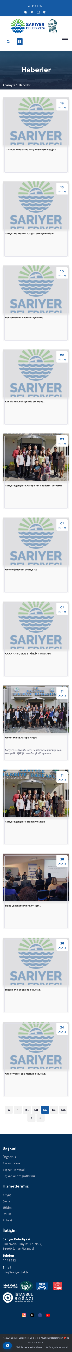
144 (63, 1110)
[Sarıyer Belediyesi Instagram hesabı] (44, 12)
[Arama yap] (8, 41)
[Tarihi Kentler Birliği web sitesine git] (26, 1285)
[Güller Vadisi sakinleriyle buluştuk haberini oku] (36, 1045)
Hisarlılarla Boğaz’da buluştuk (23, 989)
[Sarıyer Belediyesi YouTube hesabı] (38, 12)
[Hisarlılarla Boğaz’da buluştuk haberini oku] (36, 961)
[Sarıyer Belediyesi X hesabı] (32, 12)
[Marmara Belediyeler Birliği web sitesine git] (10, 1285)
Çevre (6, 1201)
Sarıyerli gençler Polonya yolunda (25, 821)
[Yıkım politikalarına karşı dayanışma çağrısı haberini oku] (36, 121)
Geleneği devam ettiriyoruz (21, 569)
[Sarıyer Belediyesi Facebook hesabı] (25, 12)
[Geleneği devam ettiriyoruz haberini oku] (36, 541)
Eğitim (7, 1207)
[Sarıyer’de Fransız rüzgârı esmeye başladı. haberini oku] (36, 205)
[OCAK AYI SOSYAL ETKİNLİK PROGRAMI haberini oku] (36, 625)
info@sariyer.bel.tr (15, 1272)
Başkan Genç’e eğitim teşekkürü (24, 317)
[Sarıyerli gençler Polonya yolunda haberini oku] (36, 793)
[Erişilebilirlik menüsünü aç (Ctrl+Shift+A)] (7, 1345)
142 (45, 1110)
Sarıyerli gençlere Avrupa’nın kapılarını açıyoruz (33, 485)
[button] (65, 39)
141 (36, 1110)
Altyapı (7, 1195)
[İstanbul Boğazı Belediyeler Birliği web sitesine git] (18, 1297)
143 (54, 1110)
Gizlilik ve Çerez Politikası (29, 1347)
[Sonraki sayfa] (31, 1118)
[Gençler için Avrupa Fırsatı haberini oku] (36, 709)
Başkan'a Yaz (11, 1163)
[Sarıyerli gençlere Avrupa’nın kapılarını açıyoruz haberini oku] (36, 457)
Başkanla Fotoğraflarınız (19, 1176)
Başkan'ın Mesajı (14, 1169)
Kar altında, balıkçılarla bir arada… (25, 401)
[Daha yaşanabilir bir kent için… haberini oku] (36, 877)
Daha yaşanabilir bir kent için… (23, 905)
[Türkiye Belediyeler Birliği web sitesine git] (58, 1285)
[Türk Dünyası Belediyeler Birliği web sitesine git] (42, 1285)
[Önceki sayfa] (18, 1110)
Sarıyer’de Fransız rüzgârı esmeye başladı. (29, 233)
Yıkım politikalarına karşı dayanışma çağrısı (30, 149)
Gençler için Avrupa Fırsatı (21, 737)
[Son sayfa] (41, 1118)
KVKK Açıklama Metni (57, 1347)
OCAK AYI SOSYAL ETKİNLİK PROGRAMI (28, 653)
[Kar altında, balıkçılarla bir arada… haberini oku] (36, 373)
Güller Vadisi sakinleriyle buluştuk (25, 1073)
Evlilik (7, 1214)
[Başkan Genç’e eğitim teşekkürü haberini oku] (36, 289)
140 (27, 1110)
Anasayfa (9, 85)
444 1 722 (36, 5)
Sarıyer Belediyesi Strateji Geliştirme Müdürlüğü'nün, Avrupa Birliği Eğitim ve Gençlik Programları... (33, 752)
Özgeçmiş (9, 1157)
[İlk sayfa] (9, 1110)
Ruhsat (7, 1220)
